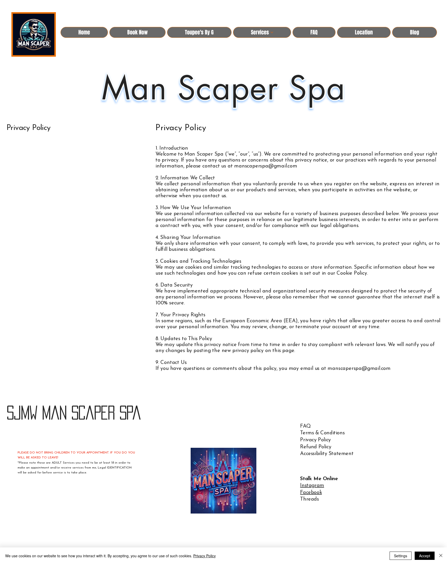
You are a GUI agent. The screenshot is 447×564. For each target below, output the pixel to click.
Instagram (312, 485)
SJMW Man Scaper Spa (73, 413)
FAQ (305, 426)
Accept (424, 555)
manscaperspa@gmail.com (265, 166)
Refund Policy (315, 447)
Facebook (311, 492)
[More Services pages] (272, 32)
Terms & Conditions (322, 433)
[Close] (441, 556)
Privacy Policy (315, 440)
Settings (400, 555)
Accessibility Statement (326, 453)
